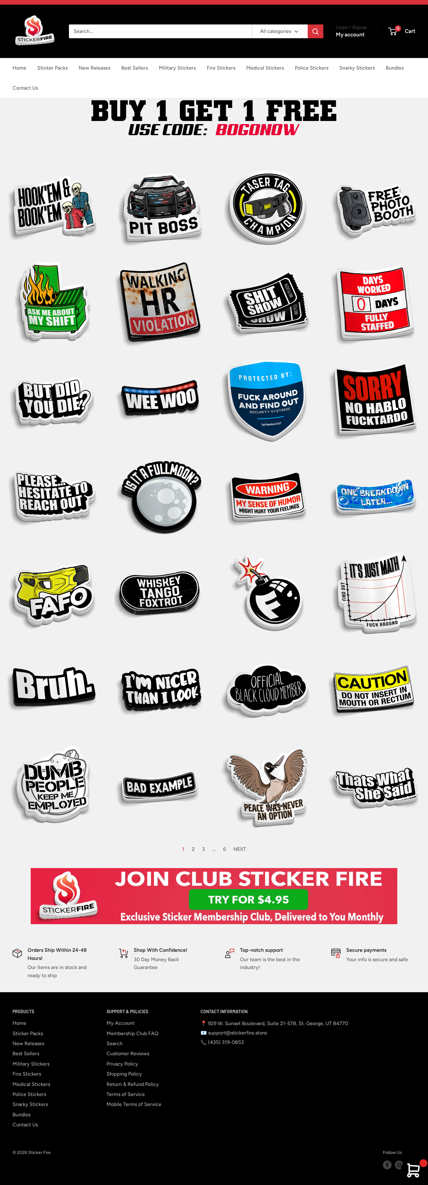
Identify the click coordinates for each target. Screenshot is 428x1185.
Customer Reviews (128, 1053)
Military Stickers (177, 68)
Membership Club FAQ (133, 1033)
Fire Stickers (221, 68)
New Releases (94, 68)
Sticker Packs (52, 68)
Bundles (395, 68)
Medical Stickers (265, 68)
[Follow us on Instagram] (399, 1165)
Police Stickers (311, 68)
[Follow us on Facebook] (387, 1165)
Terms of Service (126, 1094)
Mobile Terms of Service (134, 1104)
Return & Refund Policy (133, 1084)
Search (115, 1043)
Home (19, 68)
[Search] (315, 31)
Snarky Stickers (357, 68)
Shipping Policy (124, 1074)
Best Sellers (134, 68)
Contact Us (25, 88)
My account (350, 34)
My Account (120, 1023)
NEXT (239, 849)
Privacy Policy (122, 1064)
